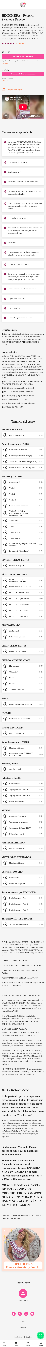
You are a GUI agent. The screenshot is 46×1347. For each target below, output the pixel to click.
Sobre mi (23, 1327)
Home (23, 1321)
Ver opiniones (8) (22, 43)
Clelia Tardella (23, 1300)
